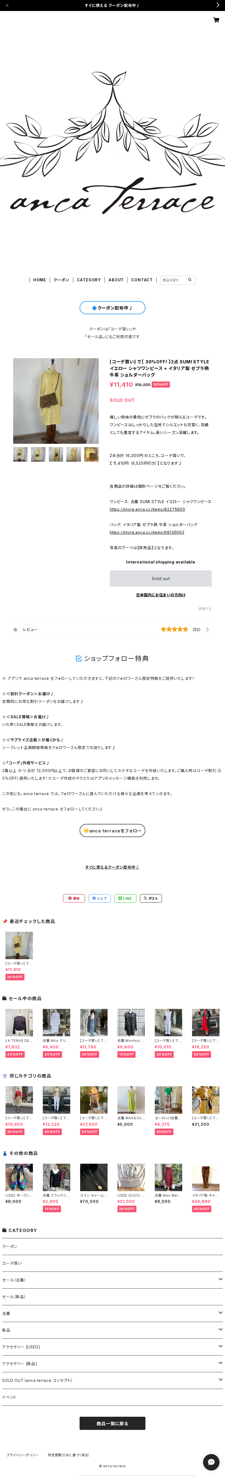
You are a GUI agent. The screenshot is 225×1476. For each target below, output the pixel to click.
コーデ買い (12, 1263)
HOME (39, 279)
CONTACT (142, 279)
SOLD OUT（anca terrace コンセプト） (37, 1380)
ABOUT (116, 279)
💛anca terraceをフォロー (112, 831)
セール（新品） (14, 1296)
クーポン (61, 279)
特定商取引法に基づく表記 (68, 1455)
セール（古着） (14, 1280)
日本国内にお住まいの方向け (160, 595)
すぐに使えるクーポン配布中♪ (112, 867)
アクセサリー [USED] (21, 1347)
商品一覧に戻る (112, 1423)
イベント (9, 1397)
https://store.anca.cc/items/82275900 (147, 509)
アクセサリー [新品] (19, 1363)
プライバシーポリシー (23, 1455)
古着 (6, 1313)
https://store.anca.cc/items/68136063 (147, 532)
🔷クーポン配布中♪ (112, 308)
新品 (6, 1330)
